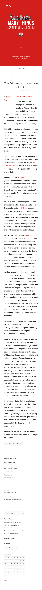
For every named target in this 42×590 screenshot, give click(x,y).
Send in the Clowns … (10, 528)
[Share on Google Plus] (14, 444)
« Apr (5, 580)
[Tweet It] (10, 444)
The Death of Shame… (11, 468)
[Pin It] (18, 444)
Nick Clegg (23, 208)
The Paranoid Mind (10, 462)
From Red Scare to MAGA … (11, 525)
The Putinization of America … (12, 533)
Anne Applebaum (31, 235)
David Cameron (24, 178)
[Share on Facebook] (6, 444)
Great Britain (15, 77)
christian (29, 91)
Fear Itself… (8, 475)
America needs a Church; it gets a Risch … (15, 531)
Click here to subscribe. (21, 58)
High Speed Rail (26, 77)
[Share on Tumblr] (22, 444)
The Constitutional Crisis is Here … (13, 522)
